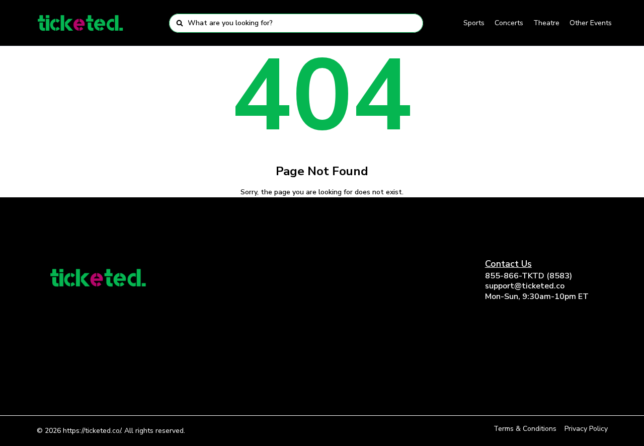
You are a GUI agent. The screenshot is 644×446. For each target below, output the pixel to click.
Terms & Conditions (525, 428)
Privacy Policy (586, 428)
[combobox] (302, 23)
